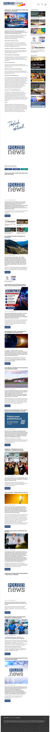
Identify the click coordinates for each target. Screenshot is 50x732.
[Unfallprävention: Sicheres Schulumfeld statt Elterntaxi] (16, 541)
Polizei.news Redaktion (12, 255)
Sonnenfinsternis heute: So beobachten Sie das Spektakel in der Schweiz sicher (15, 332)
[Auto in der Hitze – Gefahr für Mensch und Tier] (16, 499)
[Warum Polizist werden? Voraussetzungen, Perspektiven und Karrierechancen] (16, 626)
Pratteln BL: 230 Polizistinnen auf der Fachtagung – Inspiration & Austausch (14, 450)
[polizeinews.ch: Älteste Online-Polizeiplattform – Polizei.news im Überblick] (16, 587)
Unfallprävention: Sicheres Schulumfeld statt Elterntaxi (16, 531)
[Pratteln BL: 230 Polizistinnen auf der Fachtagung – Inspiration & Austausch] (16, 463)
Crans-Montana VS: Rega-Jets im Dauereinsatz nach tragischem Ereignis (16, 368)
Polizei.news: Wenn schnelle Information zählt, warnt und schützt (16, 174)
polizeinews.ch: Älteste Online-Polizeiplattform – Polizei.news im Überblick (16, 574)
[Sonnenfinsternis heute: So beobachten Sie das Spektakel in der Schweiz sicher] (16, 341)
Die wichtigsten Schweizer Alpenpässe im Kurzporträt (15, 237)
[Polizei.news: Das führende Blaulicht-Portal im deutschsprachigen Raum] (16, 672)
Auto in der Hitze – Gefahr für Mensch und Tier (16, 492)
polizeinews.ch (7, 36)
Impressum (6, 717)
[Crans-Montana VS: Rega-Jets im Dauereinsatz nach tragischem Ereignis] (16, 379)
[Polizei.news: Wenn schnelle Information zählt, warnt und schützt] (16, 187)
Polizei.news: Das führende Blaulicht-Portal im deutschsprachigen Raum (16, 659)
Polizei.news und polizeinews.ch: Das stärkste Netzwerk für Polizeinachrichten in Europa (16, 410)
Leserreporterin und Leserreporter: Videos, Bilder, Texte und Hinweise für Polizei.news (15, 285)
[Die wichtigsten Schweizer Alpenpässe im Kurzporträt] (16, 246)
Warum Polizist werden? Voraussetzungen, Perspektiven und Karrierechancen (15, 617)
